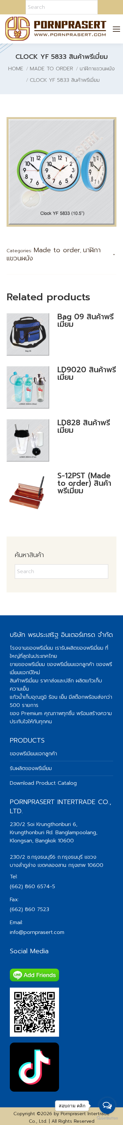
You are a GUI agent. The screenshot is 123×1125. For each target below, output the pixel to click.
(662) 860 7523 (29, 909)
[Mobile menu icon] (116, 29)
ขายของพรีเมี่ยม (27, 664)
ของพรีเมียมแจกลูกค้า (33, 754)
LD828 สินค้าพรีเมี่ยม (83, 426)
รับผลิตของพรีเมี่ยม (82, 648)
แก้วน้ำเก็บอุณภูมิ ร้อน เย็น (38, 697)
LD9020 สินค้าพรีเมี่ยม (86, 373)
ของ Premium (26, 713)
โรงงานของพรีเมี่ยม (31, 648)
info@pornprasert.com (37, 932)
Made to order (57, 250)
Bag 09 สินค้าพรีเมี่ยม (85, 320)
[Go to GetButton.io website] (107, 1118)
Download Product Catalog (43, 783)
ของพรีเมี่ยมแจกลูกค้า (70, 664)
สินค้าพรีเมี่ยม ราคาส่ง (33, 681)
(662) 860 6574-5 (32, 886)
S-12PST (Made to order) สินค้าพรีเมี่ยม (84, 483)
